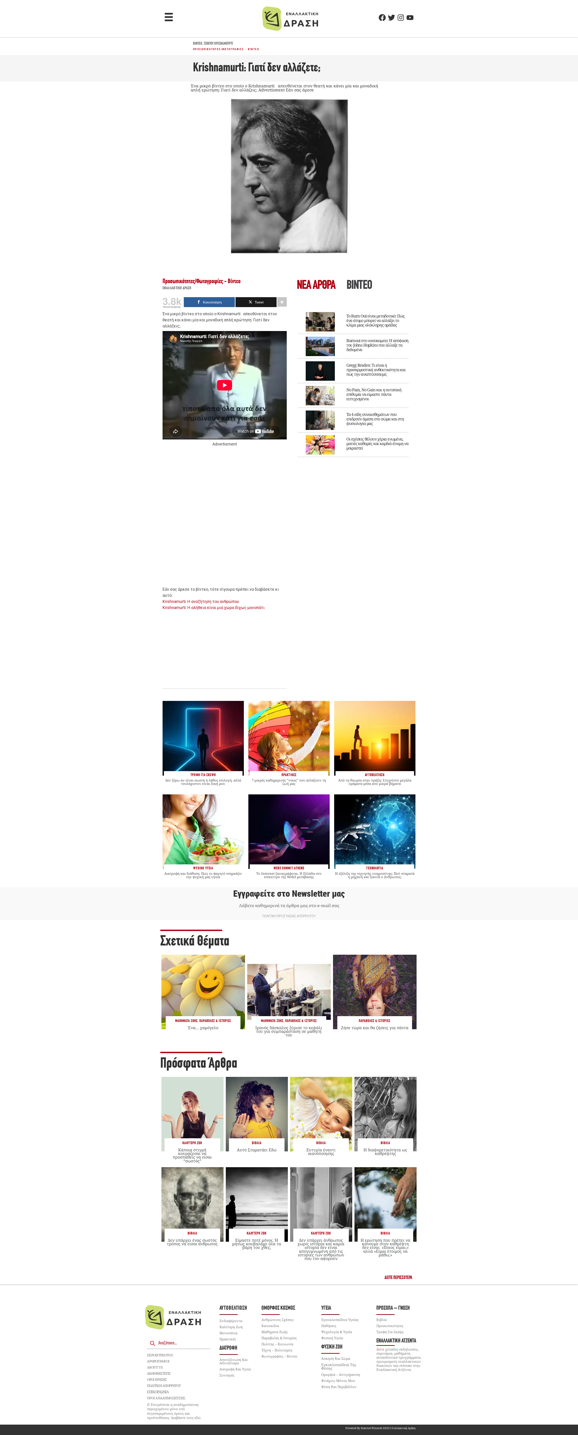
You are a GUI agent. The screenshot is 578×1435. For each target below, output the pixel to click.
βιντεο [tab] (359, 286)
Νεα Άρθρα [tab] (316, 286)
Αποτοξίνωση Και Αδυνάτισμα (233, 1361)
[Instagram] (400, 17)
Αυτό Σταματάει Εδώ (257, 1150)
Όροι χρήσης (157, 1379)
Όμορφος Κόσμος (278, 1308)
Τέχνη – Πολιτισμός (276, 1350)
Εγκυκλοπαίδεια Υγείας (340, 1319)
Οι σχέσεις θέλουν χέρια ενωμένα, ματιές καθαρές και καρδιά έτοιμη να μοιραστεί (377, 443)
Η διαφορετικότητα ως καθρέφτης (385, 1151)
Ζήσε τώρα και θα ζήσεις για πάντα (374, 1027)
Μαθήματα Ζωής (186, 1021)
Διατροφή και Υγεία (235, 1369)
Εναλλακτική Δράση (177, 288)
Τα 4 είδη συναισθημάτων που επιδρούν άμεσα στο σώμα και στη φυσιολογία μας (375, 419)
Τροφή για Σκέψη (389, 1332)
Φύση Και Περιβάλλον (339, 1386)
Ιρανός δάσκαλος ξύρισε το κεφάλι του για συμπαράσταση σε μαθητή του (288, 1031)
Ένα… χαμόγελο (203, 1027)
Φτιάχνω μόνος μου (338, 1380)
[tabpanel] (353, 381)
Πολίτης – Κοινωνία (277, 1344)
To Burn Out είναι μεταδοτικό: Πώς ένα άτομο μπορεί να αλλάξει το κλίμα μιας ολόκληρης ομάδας (375, 320)
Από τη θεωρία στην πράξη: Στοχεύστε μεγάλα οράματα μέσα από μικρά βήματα (374, 782)
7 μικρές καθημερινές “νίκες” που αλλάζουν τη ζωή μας (289, 782)
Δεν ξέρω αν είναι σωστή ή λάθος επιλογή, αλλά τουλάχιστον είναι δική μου (203, 782)
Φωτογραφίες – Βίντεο (279, 1356)
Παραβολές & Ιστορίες (215, 1021)
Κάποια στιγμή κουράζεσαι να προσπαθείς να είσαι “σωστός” (192, 1155)
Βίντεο (197, 44)
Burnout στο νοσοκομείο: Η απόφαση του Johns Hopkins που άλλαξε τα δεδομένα (377, 345)
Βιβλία (256, 1143)
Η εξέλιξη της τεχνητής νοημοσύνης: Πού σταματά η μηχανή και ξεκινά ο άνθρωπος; (375, 875)
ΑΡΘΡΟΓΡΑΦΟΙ (158, 1361)
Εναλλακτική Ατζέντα (396, 1341)
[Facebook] (382, 17)
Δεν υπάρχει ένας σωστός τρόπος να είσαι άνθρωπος (192, 1241)
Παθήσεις (328, 1325)
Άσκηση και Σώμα (335, 1358)
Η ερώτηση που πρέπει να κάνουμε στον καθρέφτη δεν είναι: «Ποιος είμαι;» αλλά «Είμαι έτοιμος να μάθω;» (385, 1247)
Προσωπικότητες (207, 49)
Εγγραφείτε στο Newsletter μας (289, 894)
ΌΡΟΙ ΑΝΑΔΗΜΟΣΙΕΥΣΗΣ (166, 1398)
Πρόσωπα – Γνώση (393, 1308)
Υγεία (326, 1308)
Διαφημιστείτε (158, 1373)
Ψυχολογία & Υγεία (336, 1332)
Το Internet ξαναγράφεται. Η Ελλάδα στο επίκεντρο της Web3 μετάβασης (289, 875)
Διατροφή (228, 1348)
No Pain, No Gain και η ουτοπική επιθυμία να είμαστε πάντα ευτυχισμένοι (373, 394)
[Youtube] (410, 17)
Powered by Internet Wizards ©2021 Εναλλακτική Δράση (380, 1428)
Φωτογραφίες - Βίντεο (240, 49)
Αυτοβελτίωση (233, 1308)
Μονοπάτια (228, 1333)
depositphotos (160, 1355)
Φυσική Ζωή (332, 1347)
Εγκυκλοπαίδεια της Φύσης (338, 1366)
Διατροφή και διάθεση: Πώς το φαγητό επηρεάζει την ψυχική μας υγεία (203, 875)
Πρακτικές (227, 1339)
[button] (169, 17)
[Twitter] (391, 17)
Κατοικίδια (270, 1325)
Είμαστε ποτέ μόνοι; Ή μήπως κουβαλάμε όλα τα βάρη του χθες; (256, 1243)
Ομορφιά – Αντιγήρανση (340, 1374)
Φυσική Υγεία (332, 1338)
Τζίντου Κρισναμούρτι (218, 44)
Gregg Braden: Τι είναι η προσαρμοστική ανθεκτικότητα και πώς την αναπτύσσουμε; (376, 369)
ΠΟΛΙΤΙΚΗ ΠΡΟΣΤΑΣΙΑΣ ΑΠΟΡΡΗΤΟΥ (289, 916)
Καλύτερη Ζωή (192, 1143)
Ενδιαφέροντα (230, 1320)
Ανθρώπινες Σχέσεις (277, 1319)
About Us (155, 1367)
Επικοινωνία (158, 1391)
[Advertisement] (225, 517)
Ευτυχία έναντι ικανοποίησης (321, 1151)
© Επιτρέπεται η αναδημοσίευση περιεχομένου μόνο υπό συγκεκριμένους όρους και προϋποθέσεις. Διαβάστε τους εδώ (174, 1411)
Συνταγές (226, 1375)
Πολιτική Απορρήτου (164, 1385)
